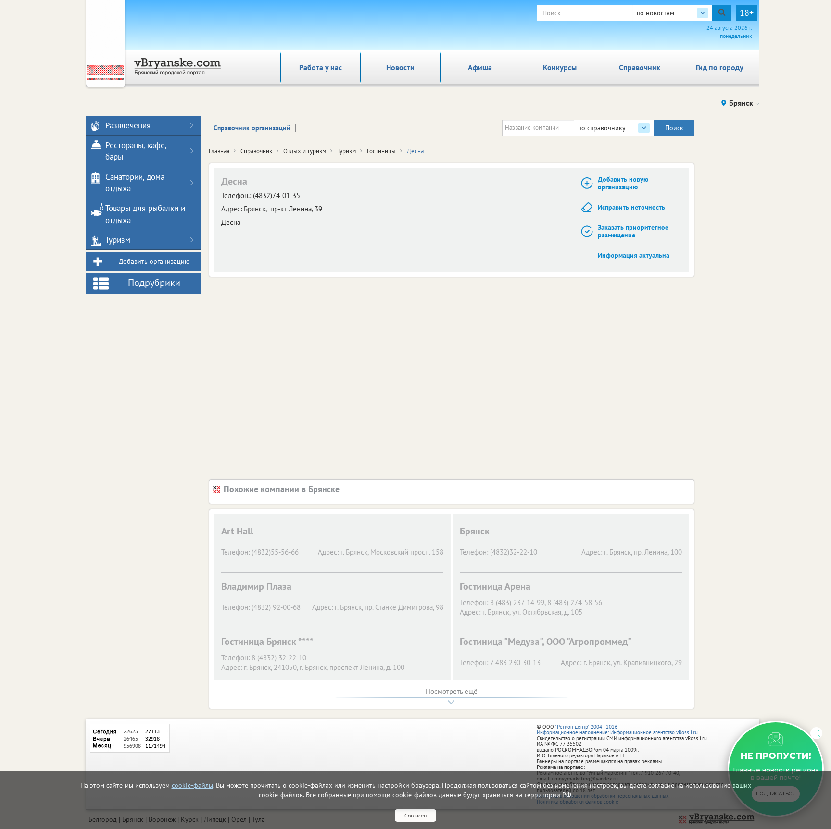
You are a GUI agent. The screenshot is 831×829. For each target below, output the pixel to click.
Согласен (415, 815)
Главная (219, 151)
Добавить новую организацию (623, 183)
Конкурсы (560, 67)
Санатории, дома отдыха (134, 183)
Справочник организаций (252, 128)
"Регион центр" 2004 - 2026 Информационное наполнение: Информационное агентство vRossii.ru (617, 729)
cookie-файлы (192, 785)
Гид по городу (719, 67)
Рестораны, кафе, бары (135, 151)
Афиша (480, 67)
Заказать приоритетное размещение (633, 231)
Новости (400, 67)
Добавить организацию (154, 261)
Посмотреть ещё (452, 691)
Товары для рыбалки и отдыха (145, 214)
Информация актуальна (633, 255)
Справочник (639, 67)
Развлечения (128, 125)
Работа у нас (320, 67)
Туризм (346, 151)
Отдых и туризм (304, 151)
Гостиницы (381, 151)
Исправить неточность (631, 207)
